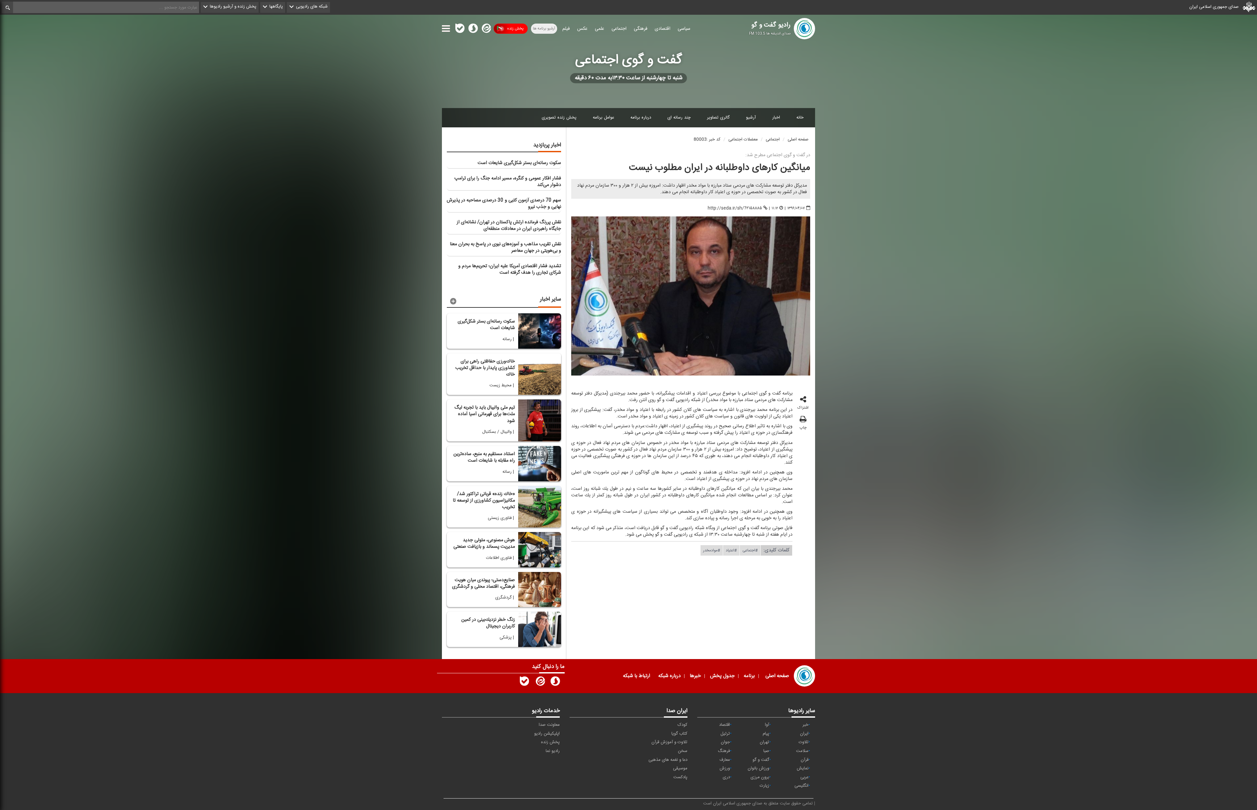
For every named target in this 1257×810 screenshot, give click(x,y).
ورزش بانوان (758, 768)
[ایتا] (485, 29)
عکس (582, 29)
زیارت (764, 785)
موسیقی (680, 768)
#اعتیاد (731, 550)
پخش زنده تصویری (559, 117)
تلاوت (804, 742)
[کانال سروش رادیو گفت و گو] (555, 683)
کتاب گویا (679, 733)
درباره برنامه (640, 117)
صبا (766, 751)
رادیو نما (553, 751)
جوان (725, 742)
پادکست (680, 777)
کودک (682, 724)
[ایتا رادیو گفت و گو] (539, 683)
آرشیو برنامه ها (544, 28)
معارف (725, 760)
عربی (804, 777)
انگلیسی (801, 785)
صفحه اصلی (798, 139)
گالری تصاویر (718, 117)
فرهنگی (640, 29)
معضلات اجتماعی (743, 139)
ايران (804, 733)
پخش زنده (515, 28)
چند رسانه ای (679, 117)
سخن (682, 751)
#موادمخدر (711, 550)
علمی (599, 29)
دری (726, 777)
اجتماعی (619, 29)
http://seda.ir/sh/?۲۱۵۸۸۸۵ (735, 208)
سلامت (802, 751)
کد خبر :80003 (707, 139)
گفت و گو (761, 760)
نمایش (803, 768)
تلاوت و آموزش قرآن (669, 742)
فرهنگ (724, 751)
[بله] (460, 29)
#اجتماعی (750, 550)
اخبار (776, 117)
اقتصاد (724, 724)
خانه (800, 117)
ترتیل (725, 733)
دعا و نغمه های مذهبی (667, 760)
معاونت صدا (549, 724)
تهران (764, 742)
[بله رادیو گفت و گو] (524, 683)
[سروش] (473, 29)
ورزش (725, 768)
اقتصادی (662, 29)
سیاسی (684, 29)
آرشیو (751, 117)
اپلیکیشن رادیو (547, 733)
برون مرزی (760, 777)
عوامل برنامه (603, 117)
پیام (766, 733)
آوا (767, 724)
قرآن (805, 760)
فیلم (566, 29)
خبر (806, 724)
